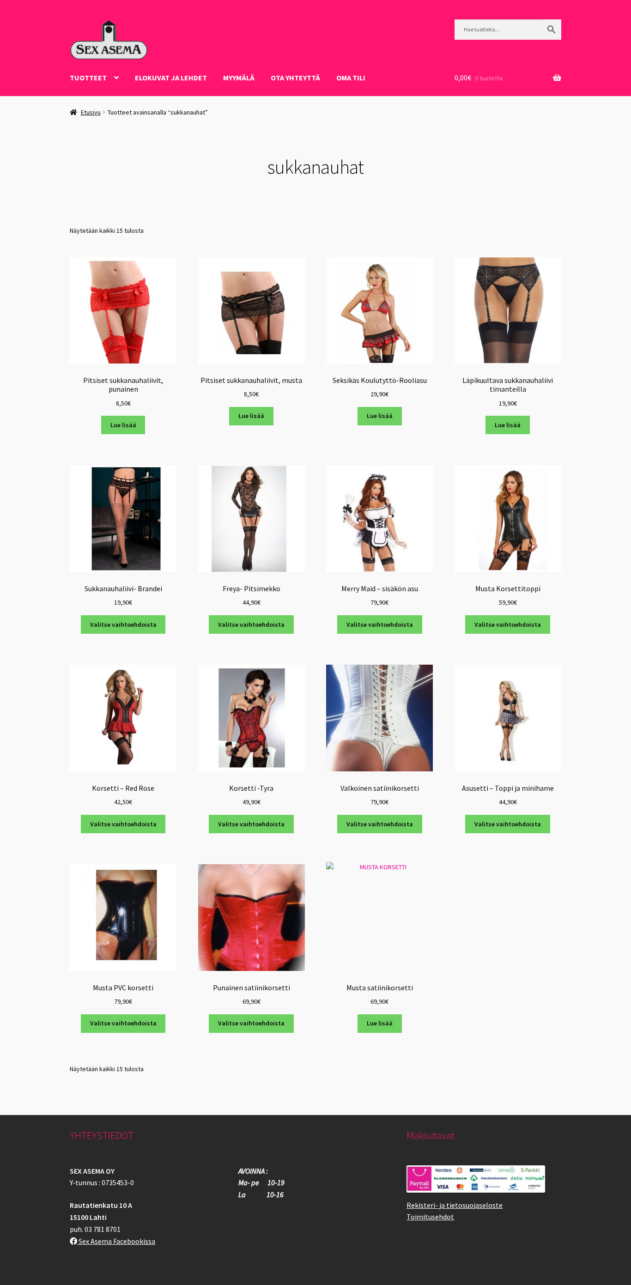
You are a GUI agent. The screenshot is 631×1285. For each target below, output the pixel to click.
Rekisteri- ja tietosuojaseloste (455, 1205)
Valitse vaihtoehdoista (123, 624)
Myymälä (239, 77)
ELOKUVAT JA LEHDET (171, 77)
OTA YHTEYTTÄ (295, 77)
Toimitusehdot (430, 1216)
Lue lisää (123, 425)
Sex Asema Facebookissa (116, 1241)
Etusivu (91, 112)
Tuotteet (88, 77)
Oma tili (350, 77)
